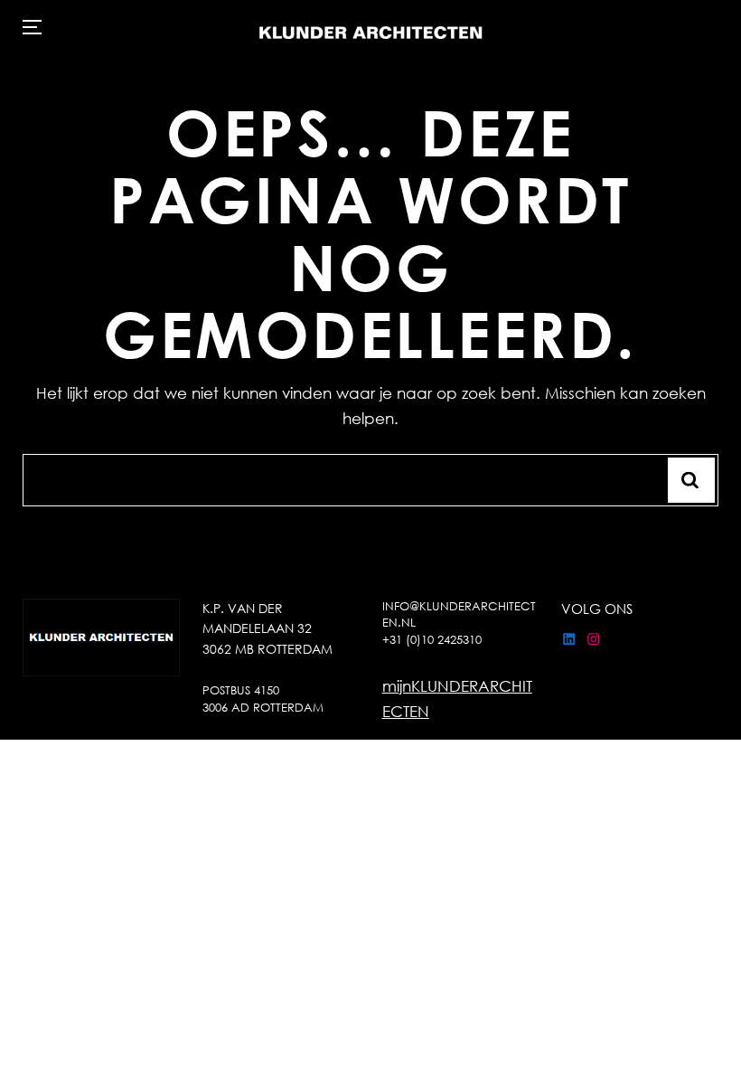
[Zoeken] (691, 480)
